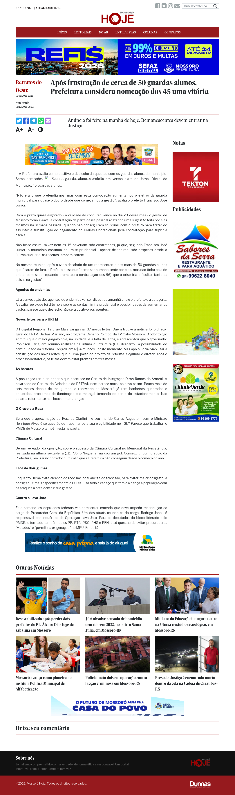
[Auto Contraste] (40, 129)
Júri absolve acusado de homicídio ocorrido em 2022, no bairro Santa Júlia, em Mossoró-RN (113, 625)
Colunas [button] (150, 32)
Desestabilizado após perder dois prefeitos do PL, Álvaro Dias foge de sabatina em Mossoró (45, 625)
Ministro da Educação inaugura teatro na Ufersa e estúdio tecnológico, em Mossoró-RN (186, 624)
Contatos (172, 32)
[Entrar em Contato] (178, 6)
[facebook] (158, 6)
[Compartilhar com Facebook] (26, 121)
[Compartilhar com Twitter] (19, 121)
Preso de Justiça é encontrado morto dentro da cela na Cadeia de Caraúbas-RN (186, 683)
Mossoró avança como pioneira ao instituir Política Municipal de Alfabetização (44, 683)
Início (62, 32)
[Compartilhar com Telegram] (33, 121)
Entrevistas (125, 32)
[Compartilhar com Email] (48, 121)
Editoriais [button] (83, 32)
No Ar (103, 32)
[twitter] (165, 6)
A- (31, 129)
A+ (20, 129)
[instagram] (171, 6)
